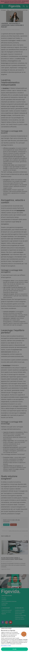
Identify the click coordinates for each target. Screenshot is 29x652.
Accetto (14, 649)
